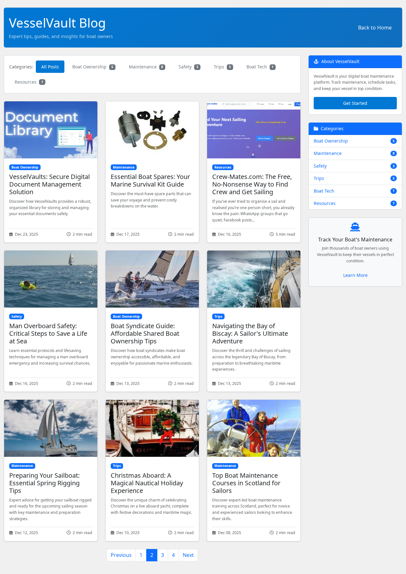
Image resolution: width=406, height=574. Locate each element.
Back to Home (375, 27)
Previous (121, 555)
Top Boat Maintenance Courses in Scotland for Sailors (246, 483)
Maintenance (146, 67)
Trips (222, 67)
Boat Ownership (92, 67)
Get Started (355, 103)
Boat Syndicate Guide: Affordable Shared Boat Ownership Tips (145, 333)
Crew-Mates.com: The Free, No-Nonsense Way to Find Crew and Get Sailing (252, 184)
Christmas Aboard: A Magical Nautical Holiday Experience (147, 483)
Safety (188, 67)
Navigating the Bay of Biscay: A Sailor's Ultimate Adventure (250, 333)
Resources (29, 82)
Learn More (355, 275)
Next (188, 555)
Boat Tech (260, 67)
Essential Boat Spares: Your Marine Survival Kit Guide (150, 180)
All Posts (50, 67)
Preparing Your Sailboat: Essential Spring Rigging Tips (44, 483)
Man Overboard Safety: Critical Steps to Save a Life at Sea (48, 333)
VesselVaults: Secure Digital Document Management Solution (49, 184)
